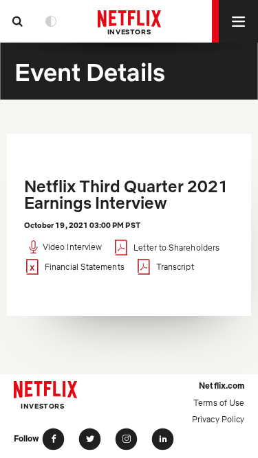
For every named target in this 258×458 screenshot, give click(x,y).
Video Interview (72, 247)
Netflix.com (221, 385)
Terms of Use (218, 403)
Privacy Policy (218, 419)
